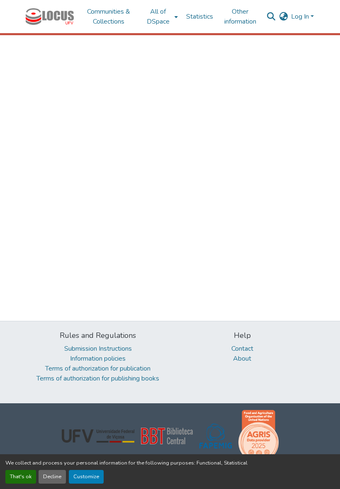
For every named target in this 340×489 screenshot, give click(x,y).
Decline (52, 476)
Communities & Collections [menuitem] (108, 16)
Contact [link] (242, 348)
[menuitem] (160, 16)
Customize (86, 476)
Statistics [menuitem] (199, 16)
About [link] (242, 358)
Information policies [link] (98, 358)
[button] (50, 16)
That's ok (21, 476)
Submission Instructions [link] (98, 348)
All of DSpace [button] (158, 16)
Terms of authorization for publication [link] (98, 368)
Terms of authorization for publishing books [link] (97, 378)
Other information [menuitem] (240, 16)
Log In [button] (301, 16)
